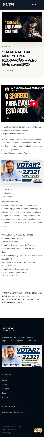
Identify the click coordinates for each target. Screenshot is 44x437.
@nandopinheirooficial (14, 412)
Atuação (5, 389)
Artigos (5, 397)
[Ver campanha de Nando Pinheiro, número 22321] (38, 430)
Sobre (4, 385)
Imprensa (6, 393)
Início (4, 380)
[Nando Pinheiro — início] (8, 4)
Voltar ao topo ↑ (7, 433)
